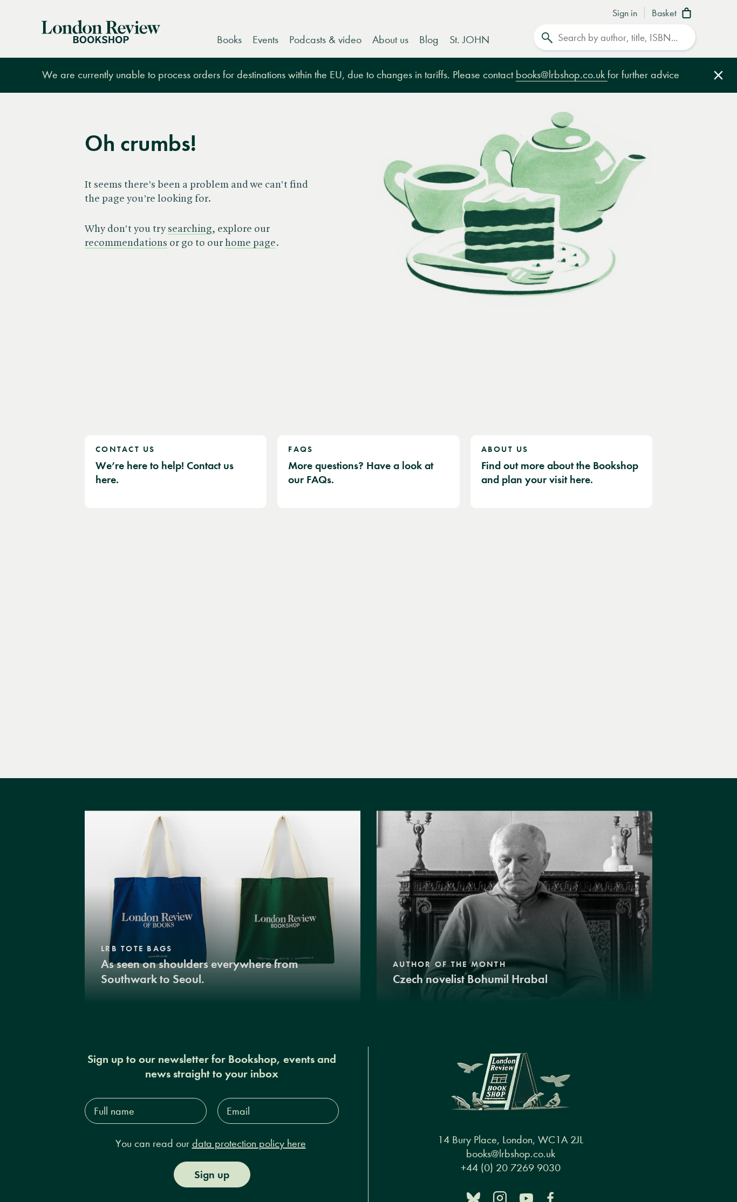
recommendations (126, 243)
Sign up (211, 1174)
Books (229, 39)
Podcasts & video (325, 39)
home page (250, 243)
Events (265, 39)
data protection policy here (249, 1143)
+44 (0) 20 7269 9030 (511, 1168)
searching (190, 229)
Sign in (624, 13)
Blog (429, 39)
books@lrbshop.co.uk (562, 74)
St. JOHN (469, 39)
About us (390, 39)
